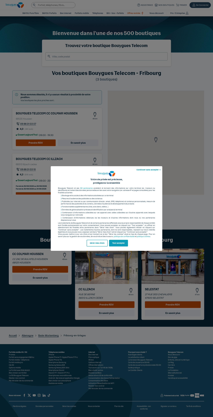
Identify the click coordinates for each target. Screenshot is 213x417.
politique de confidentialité (124, 236)
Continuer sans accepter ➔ (148, 170)
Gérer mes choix (97, 243)
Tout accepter (118, 243)
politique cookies (143, 236)
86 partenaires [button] (86, 188)
